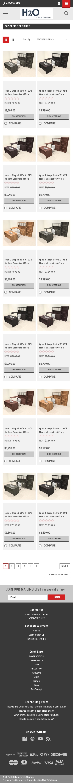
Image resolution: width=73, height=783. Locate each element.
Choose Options (19, 116)
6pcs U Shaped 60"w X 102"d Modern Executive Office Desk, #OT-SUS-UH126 (53, 432)
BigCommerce (19, 780)
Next (63, 566)
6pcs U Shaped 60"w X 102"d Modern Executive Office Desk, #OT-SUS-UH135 (18, 94)
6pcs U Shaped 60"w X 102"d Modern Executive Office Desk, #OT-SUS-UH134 (53, 94)
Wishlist (37, 630)
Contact (36, 681)
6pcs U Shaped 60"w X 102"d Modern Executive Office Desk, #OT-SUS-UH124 (53, 516)
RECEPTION (36, 668)
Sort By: (27, 39)
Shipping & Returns (36, 639)
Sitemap (29, 777)
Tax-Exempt (36, 689)
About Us (36, 673)
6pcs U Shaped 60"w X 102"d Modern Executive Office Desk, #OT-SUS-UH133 (18, 179)
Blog (36, 685)
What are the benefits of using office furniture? (36, 715)
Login (31, 635)
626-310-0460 (13, 3)
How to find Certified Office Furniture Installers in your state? (36, 707)
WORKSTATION (36, 656)
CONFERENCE (36, 660)
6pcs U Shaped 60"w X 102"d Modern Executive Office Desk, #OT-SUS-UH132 (53, 179)
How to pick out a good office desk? (36, 719)
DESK (36, 664)
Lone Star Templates (47, 780)
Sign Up (40, 635)
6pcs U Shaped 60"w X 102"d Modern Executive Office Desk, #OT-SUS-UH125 (18, 516)
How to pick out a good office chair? (36, 711)
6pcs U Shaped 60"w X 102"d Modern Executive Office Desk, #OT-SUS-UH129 (18, 348)
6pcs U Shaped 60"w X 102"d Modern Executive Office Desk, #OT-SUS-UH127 (18, 432)
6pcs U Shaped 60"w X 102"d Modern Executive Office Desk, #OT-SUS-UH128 (53, 348)
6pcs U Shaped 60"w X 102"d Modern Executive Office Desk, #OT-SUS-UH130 (53, 263)
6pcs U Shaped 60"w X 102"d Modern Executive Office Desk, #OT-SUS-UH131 (18, 263)
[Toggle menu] (5, 13)
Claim (36, 677)
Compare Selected (58, 574)
